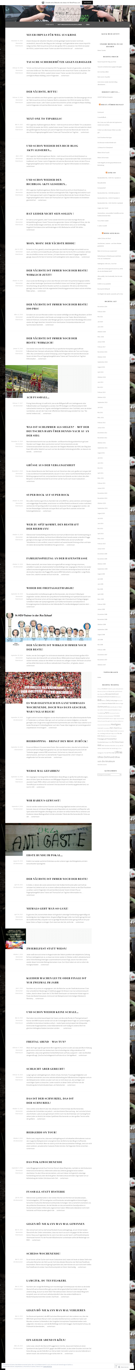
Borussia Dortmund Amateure (107, 697)
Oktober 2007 (102, 665)
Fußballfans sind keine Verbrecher (105, 716)
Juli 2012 (100, 407)
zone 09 (112, 173)
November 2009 (102, 559)
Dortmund (101, 112)
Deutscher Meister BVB (108, 703)
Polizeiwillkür (112, 739)
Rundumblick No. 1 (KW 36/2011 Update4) (110, 203)
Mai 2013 (100, 387)
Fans (107, 713)
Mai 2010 (100, 528)
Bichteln (120, 691)
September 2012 (102, 402)
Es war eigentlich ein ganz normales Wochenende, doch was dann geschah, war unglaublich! (56, 707)
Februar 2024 (101, 312)
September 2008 (102, 629)
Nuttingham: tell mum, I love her (107, 264)
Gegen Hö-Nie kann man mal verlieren (56, 1310)
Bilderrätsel (102, 694)
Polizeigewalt (102, 739)
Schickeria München (110, 745)
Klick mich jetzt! (111, 34)
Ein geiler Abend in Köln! (46, 1340)
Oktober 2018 (102, 332)
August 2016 (101, 367)
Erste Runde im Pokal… (44, 855)
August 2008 (101, 634)
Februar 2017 (101, 347)
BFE (117, 691)
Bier (98, 694)
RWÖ (103, 745)
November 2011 (102, 438)
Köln (99, 733)
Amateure (104, 689)
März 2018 (101, 337)
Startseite (50, 24)
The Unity (111, 753)
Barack (110, 691)
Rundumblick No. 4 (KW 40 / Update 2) (109, 178)
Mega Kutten (114, 733)
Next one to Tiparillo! (44, 118)
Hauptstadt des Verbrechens (104, 724)
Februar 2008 (101, 650)
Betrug (114, 691)
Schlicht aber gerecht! (45, 1069)
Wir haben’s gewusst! (43, 800)
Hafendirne (120, 721)
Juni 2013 (100, 382)
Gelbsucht (100, 721)
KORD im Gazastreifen (104, 284)
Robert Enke (108, 742)
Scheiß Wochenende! (43, 1253)
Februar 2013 (101, 392)
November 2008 (102, 619)
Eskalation (115, 710)
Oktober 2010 (102, 503)
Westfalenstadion (102, 764)
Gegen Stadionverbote (118, 718)
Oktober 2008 (102, 624)
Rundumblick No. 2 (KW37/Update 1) (109, 198)
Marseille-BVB (102, 183)
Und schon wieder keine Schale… (52, 1012)
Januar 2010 (101, 549)
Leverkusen (108, 733)
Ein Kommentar (18, 406)
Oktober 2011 (102, 443)
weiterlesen (79, 48)
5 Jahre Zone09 (102, 226)
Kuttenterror (121, 731)
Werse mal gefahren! (43, 771)
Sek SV (121, 745)
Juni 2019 (100, 327)
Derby (108, 700)
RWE (99, 745)
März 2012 (101, 417)
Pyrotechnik (101, 742)
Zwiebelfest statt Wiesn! (46, 948)
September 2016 (102, 362)
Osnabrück (107, 736)
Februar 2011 (101, 483)
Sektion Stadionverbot (103, 748)
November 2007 (102, 660)
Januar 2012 (101, 428)
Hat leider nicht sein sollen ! (50, 213)
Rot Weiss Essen (118, 742)
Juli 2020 (100, 322)
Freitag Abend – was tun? (46, 1041)
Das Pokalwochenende (44, 1162)
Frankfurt (117, 713)
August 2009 (101, 574)
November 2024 (102, 306)
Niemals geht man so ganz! (47, 908)
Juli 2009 (100, 579)
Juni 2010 (100, 523)
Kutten (115, 731)
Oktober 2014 (102, 377)
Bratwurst (118, 697)
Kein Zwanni (114, 728)
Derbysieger (114, 700)
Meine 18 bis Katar (103, 158)
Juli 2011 (100, 458)
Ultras (118, 752)
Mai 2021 (100, 317)
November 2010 (102, 498)
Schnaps (117, 745)
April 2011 (100, 473)
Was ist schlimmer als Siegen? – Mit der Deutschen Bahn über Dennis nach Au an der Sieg (57, 431)
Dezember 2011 (102, 433)
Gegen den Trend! (103, 208)
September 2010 (102, 508)
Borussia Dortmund (112, 694)
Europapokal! (102, 188)
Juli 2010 (100, 518)
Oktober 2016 (102, 357)
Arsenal (110, 689)
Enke (108, 707)
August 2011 (101, 453)
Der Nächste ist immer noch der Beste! (57, 879)
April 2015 (100, 372)
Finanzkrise (112, 713)
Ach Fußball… (38, 397)
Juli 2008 (100, 640)
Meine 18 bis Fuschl (103, 152)
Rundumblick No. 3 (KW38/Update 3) (109, 193)
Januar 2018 (101, 342)
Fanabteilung (101, 713)
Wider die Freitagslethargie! (50, 588)
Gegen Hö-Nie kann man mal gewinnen (55, 1224)
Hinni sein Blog (112, 233)
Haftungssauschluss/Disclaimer (70, 24)
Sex (110, 748)
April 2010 (100, 533)
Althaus (99, 689)
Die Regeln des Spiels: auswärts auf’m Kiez (110, 294)
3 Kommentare (18, 1289)
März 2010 (101, 539)
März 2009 (101, 599)
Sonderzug (114, 748)
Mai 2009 (100, 589)
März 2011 (101, 478)
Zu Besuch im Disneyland (105, 147)
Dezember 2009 (102, 554)
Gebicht (111, 718)
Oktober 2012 (102, 397)
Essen (119, 710)
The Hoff (106, 753)
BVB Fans (104, 700)
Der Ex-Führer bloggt (112, 105)
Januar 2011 (101, 488)
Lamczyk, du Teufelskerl (46, 1280)
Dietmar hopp (119, 703)
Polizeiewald (113, 736)
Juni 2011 (100, 463)
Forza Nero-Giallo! (103, 221)
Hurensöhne (106, 728)
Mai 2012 (100, 412)
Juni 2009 (100, 584)
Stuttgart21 (101, 753)
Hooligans (116, 724)
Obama (103, 736)
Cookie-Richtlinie (47, 1366)
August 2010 (101, 513)
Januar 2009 (101, 609)
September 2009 (102, 569)
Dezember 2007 (102, 655)
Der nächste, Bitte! (42, 91)
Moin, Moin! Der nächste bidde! (51, 243)
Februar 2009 (101, 604)
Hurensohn (100, 728)
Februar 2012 (101, 422)
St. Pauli (120, 748)
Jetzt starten (87, 2)
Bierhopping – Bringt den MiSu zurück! (57, 741)
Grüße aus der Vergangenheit (50, 465)
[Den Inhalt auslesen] (100, 105)
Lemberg (102, 733)
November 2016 (102, 352)
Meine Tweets (102, 50)
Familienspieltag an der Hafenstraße (57, 558)
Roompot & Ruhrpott (104, 289)
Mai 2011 (100, 468)
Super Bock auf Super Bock (47, 494)
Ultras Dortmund (106, 757)
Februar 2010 (101, 544)
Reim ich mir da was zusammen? (107, 251)
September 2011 (102, 448)
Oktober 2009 (102, 564)
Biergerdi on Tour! (41, 1132)
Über (87, 24)
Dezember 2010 (102, 493)
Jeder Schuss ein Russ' (104, 238)
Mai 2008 (100, 645)
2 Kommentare (18, 749)
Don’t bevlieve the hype (105, 137)
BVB (99, 700)
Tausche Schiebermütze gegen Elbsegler (59, 62)
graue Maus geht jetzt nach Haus (110, 721)
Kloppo (112, 731)
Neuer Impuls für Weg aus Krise (51, 35)
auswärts (114, 689)
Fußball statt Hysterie (45, 1191)
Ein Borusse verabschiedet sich (107, 142)
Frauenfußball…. (102, 117)
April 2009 (100, 594)
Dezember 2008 (102, 614)
